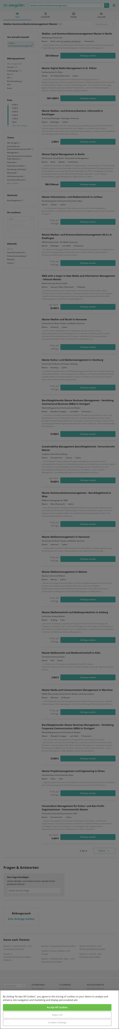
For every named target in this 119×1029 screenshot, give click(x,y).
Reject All (57, 1014)
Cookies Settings (57, 1022)
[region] (59, 1009)
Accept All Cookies (57, 1007)
